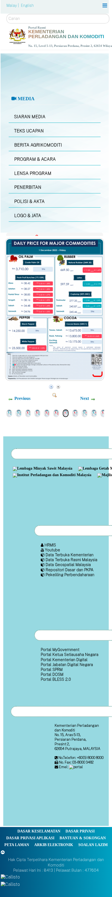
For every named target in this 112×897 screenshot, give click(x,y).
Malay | (13, 5)
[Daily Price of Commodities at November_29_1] (103, 413)
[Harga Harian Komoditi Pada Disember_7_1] (37, 413)
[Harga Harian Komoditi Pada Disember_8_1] (18, 413)
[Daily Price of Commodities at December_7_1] (28, 413)
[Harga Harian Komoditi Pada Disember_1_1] (75, 413)
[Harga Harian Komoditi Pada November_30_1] (94, 413)
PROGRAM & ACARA (35, 159)
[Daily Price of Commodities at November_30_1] (85, 413)
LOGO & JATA (27, 215)
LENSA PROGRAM (32, 173)
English (27, 5)
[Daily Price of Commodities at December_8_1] (9, 413)
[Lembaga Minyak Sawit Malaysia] (43, 469)
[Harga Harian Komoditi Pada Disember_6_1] (56, 413)
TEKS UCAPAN (29, 130)
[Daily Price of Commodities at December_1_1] (55, 379)
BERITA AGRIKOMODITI (38, 145)
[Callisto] (10, 877)
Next (84, 398)
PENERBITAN (27, 187)
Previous (22, 398)
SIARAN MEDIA (29, 116)
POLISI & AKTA (29, 201)
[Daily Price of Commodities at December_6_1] (47, 413)
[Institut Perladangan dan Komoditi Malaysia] (53, 475)
